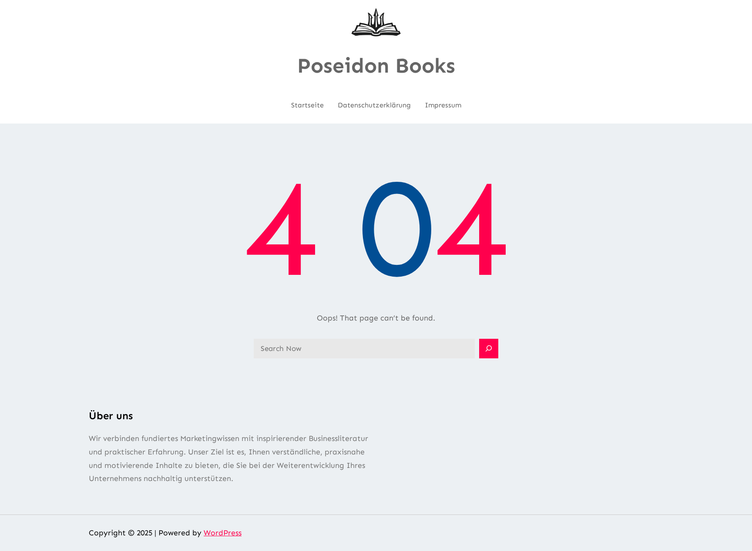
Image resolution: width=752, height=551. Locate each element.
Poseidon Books (376, 65)
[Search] (488, 349)
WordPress (223, 533)
